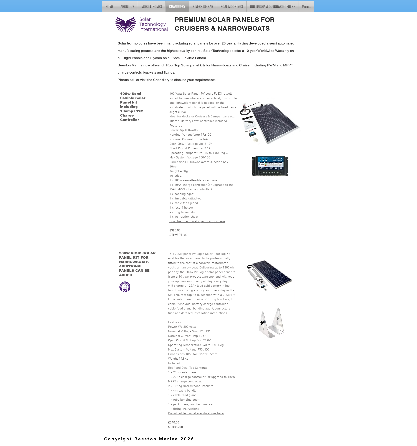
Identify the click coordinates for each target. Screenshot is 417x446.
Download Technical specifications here (197, 221)
